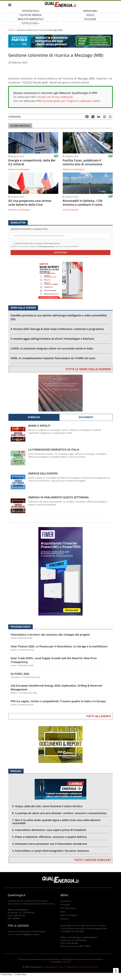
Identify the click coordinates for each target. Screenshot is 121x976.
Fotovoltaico (65, 901)
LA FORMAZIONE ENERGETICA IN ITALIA (53, 449)
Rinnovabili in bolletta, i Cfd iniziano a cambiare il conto (82, 203)
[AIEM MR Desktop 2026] (60, 392)
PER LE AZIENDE (18, 925)
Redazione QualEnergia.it (19, 169)
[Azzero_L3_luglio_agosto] (60, 41)
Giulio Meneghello (71, 209)
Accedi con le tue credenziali (55, 97)
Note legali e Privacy (54, 967)
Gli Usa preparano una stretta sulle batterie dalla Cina (29, 203)
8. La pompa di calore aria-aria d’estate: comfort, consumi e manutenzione (59, 813)
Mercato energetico (69, 915)
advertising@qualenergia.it (27, 934)
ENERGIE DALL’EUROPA (43, 473)
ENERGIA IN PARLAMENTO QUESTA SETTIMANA (58, 497)
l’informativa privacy (45, 246)
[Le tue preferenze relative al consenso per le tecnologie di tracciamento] (116, 971)
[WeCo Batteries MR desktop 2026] (60, 280)
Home (11, 30)
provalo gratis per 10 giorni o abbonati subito (72, 101)
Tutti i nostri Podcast (92, 860)
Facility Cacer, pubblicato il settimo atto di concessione (82, 162)
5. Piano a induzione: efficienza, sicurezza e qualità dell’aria (49, 837)
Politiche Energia (68, 908)
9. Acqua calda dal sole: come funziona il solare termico (47, 806)
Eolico (63, 911)
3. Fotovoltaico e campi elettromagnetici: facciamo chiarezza (50, 850)
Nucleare (90, 19)
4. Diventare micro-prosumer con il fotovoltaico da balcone (49, 844)
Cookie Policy (72, 967)
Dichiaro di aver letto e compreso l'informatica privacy (38, 243)
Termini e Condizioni (89, 967)
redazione (65, 962)
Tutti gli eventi (98, 716)
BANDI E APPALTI (39, 425)
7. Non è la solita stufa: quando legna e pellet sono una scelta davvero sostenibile (56, 821)
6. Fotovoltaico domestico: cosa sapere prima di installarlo (49, 830)
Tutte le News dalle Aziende (88, 369)
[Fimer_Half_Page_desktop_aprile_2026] (60, 571)
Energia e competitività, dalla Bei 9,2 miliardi (31, 162)
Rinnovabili (65, 904)
